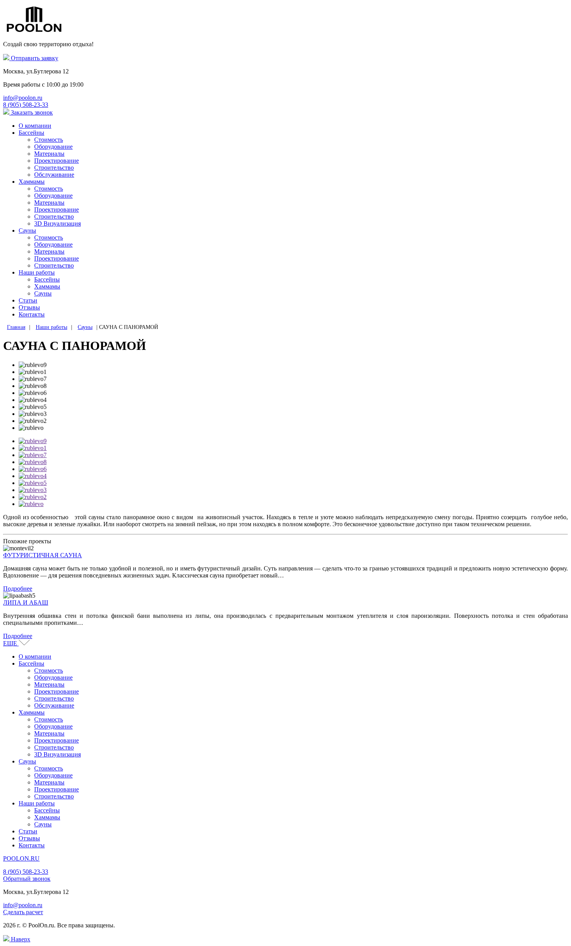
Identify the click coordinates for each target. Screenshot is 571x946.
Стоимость (48, 139)
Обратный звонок (26, 878)
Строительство (54, 167)
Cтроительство (54, 216)
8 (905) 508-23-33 (25, 871)
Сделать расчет (23, 912)
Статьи (28, 300)
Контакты (32, 314)
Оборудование (53, 146)
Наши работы (37, 272)
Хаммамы (32, 181)
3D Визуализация (57, 223)
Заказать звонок (31, 112)
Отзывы (29, 307)
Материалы (49, 153)
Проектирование (56, 160)
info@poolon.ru (22, 905)
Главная (16, 327)
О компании (35, 125)
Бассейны (31, 132)
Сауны (27, 230)
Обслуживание (54, 174)
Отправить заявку (33, 58)
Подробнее (17, 588)
